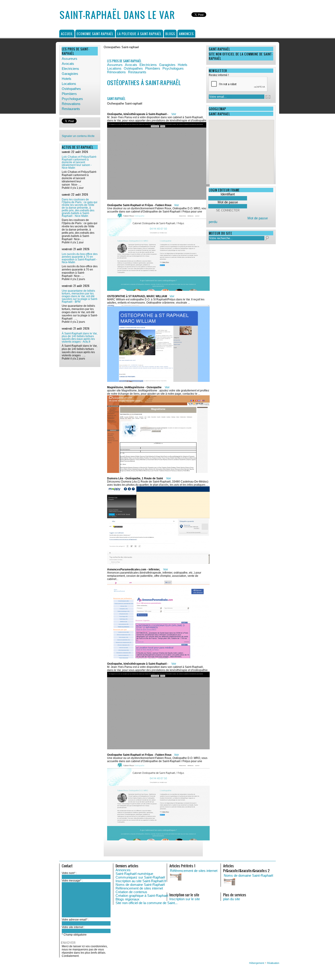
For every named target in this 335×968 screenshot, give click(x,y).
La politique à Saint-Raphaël (139, 33)
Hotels (66, 79)
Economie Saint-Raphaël (95, 33)
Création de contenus (131, 892)
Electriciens (70, 69)
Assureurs (69, 58)
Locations (69, 84)
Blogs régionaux (127, 899)
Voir (173, 114)
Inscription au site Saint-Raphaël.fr (141, 881)
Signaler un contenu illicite (78, 136)
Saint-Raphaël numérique (134, 874)
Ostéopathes (71, 89)
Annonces (186, 33)
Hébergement (256, 963)
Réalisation (273, 963)
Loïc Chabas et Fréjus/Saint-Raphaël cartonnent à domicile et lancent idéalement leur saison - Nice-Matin (79, 162)
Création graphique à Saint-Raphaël (142, 895)
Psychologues (72, 99)
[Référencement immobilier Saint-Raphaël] (215, 877)
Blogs (170, 33)
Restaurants (71, 109)
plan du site (231, 899)
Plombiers (69, 94)
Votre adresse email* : (75, 919)
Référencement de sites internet (139, 888)
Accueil (67, 33)
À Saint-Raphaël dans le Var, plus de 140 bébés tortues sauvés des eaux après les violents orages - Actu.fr (79, 337)
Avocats (68, 64)
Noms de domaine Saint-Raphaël (140, 885)
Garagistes (70, 74)
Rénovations (71, 104)
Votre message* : (72, 880)
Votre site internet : (73, 927)
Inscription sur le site (184, 899)
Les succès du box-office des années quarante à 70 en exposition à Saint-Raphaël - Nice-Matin (80, 258)
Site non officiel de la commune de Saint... (147, 903)
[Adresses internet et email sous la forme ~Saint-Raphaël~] (269, 882)
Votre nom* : (69, 873)
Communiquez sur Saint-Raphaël (140, 877)
